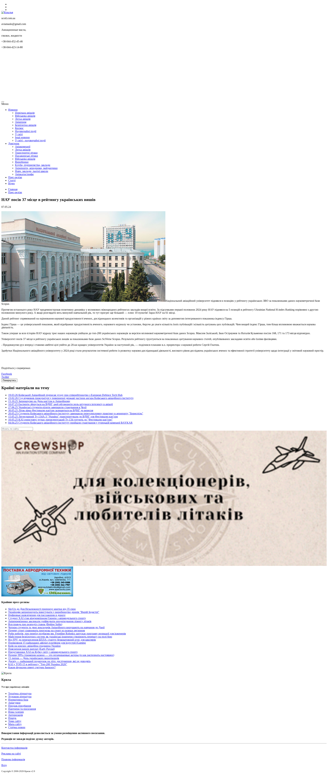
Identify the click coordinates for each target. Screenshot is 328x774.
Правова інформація (13, 759)
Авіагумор (14, 702)
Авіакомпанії (22, 146)
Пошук (12, 718)
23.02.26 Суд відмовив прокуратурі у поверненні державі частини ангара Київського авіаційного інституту (71, 398)
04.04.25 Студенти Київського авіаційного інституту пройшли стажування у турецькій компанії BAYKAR (70, 422)
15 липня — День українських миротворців (33, 658)
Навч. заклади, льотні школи (31, 171)
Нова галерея (16, 711)
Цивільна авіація (25, 112)
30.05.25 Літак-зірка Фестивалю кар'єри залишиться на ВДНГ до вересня (50, 410)
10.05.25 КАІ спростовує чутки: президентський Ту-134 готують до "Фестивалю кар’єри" (60, 419)
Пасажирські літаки (26, 155)
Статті (12, 180)
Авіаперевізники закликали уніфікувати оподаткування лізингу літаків (49, 621)
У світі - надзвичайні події (30, 140)
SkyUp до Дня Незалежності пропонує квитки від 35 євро (42, 609)
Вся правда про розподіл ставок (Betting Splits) (35, 624)
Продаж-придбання (19, 705)
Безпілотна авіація (25, 125)
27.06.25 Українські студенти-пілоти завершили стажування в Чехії (47, 407)
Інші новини (22, 137)
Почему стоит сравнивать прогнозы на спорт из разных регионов (46, 630)
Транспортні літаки (26, 152)
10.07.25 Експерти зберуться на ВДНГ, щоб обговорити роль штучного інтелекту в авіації (60, 404)
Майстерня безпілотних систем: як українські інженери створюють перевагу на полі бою (60, 636)
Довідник (13, 143)
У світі (19, 134)
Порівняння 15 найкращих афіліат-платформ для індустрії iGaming (47, 642)
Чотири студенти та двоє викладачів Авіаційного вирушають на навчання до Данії (56, 627)
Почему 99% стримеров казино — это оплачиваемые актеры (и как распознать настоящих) (61, 655)
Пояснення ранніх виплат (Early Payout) (31, 648)
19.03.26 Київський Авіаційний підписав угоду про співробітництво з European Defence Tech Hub (65, 395)
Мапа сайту (15, 724)
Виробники (22, 162)
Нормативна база (18, 699)
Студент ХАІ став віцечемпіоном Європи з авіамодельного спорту (47, 618)
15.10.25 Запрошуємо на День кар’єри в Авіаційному (39, 401)
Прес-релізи (15, 177)
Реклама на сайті (11, 753)
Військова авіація (25, 115)
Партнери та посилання (22, 708)
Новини (13, 109)
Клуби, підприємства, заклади (32, 165)
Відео (11, 183)
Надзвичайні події (25, 131)
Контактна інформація (14, 747)
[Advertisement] (103, 75)
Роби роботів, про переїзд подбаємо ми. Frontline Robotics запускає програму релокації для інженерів (67, 633)
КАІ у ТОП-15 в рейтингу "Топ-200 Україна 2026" (37, 664)
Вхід (4, 765)
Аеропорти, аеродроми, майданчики (36, 168)
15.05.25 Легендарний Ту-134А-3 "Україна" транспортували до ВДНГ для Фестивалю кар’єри (63, 416)
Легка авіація (22, 118)
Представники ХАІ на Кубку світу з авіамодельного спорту (43, 652)
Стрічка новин (16, 727)
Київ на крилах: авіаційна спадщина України (34, 645)
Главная (12, 189)
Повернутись (9, 380)
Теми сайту (14, 721)
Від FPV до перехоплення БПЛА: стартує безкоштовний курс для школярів (52, 639)
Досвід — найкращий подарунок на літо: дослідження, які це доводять (49, 661)
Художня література (19, 696)
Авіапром (20, 122)
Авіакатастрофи (24, 174)
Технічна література (19, 693)
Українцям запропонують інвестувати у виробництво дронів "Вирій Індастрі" (53, 612)
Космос (19, 128)
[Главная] (7, 12)
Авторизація (15, 715)
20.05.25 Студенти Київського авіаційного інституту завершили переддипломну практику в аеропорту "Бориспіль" (75, 413)
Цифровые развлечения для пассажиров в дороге (36, 615)
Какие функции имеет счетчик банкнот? (32, 667)
